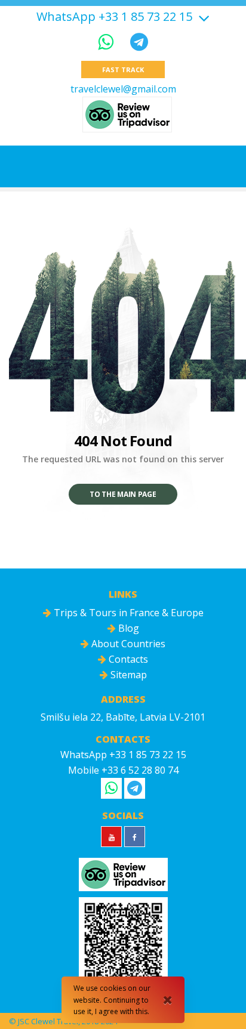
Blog (127, 628)
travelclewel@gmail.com (123, 88)
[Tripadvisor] (127, 114)
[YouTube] (111, 836)
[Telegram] (139, 41)
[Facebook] (134, 836)
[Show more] (202, 16)
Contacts (127, 659)
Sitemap (127, 674)
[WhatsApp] (108, 41)
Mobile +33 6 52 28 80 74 (123, 770)
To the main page (123, 494)
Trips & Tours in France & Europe (127, 612)
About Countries (127, 643)
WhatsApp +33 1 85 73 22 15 (114, 16)
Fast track (122, 69)
